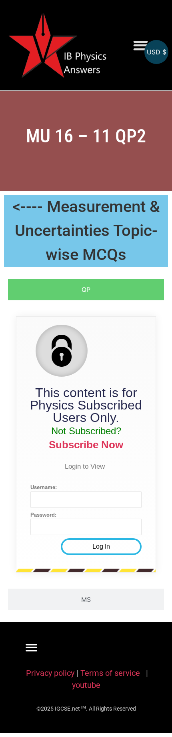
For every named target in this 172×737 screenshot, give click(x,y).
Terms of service (111, 673)
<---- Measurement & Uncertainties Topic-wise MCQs (86, 230)
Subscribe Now (86, 445)
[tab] (86, 289)
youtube (86, 685)
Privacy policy (50, 673)
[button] (140, 45)
